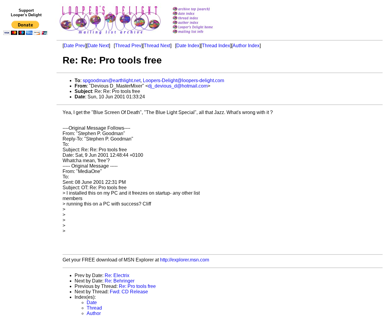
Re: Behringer (119, 280)
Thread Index (216, 45)
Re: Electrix (117, 275)
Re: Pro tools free (137, 286)
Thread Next (157, 45)
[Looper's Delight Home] (200, 27)
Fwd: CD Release (129, 291)
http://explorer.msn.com (184, 259)
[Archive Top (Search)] (200, 9)
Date (92, 302)
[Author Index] (200, 23)
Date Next (98, 45)
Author (94, 313)
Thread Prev (128, 45)
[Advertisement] (26, 161)
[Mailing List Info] (200, 35)
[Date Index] (200, 14)
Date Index (187, 45)
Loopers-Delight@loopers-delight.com (183, 80)
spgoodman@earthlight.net (111, 80)
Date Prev (74, 45)
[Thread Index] (200, 18)
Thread (94, 307)
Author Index (246, 45)
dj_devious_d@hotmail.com (178, 85)
